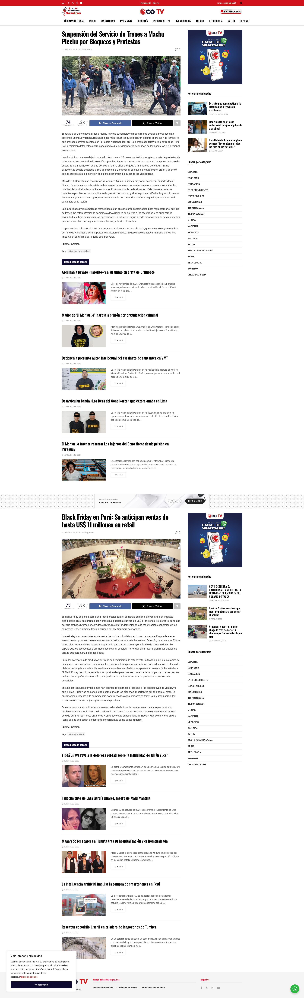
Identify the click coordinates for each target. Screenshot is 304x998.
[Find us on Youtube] (81, 3)
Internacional (196, 208)
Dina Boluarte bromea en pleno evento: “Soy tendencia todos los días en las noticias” (225, 143)
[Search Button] (241, 3)
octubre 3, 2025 (70, 932)
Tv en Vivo (126, 21)
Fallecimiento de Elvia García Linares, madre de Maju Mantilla (106, 798)
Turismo (193, 268)
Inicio (92, 21)
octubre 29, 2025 (71, 761)
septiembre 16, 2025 (71, 49)
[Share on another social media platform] (177, 123)
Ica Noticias (108, 21)
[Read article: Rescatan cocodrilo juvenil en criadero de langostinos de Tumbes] (84, 948)
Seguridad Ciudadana (200, 250)
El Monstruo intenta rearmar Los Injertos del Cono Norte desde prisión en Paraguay (115, 446)
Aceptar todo (41, 984)
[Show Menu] (63, 3)
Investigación (183, 21)
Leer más (120, 297)
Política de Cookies (127, 987)
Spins (191, 256)
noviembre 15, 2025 (72, 277)
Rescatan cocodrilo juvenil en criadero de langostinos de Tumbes (109, 927)
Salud (231, 21)
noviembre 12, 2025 (72, 455)
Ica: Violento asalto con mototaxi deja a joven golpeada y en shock (225, 125)
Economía (142, 21)
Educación (194, 184)
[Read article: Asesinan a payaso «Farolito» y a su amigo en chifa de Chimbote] (84, 293)
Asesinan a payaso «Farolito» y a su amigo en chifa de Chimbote (108, 272)
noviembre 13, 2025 (72, 406)
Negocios (193, 232)
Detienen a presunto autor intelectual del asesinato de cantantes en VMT (115, 358)
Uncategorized (197, 274)
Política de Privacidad (103, 987)
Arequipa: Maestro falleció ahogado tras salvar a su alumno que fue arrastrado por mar (225, 632)
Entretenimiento (198, 190)
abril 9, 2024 (216, 619)
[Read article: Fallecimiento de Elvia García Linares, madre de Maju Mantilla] (84, 819)
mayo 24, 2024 (216, 151)
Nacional (193, 226)
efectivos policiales (79, 251)
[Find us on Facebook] (68, 3)
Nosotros (156, 2)
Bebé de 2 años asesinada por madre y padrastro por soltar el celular (225, 611)
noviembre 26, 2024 (219, 114)
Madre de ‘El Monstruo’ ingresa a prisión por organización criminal (110, 315)
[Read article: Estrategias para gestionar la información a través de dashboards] (197, 108)
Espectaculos (161, 21)
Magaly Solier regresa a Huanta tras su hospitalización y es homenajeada (115, 841)
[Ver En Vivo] (231, 11)
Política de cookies (28, 977)
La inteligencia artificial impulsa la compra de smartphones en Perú (111, 884)
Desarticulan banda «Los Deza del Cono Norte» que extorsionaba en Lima (114, 401)
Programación (145, 2)
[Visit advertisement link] (215, 57)
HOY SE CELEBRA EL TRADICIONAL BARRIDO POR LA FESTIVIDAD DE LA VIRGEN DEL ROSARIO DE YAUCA (225, 591)
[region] (41, 971)
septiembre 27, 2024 (219, 600)
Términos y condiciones (153, 987)
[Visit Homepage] (152, 11)
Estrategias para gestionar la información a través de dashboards (225, 106)
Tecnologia (216, 21)
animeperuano (76, 734)
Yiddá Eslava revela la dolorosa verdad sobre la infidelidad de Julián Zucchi (115, 755)
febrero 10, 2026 (217, 132)
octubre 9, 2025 (70, 890)
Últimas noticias (74, 21)
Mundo (200, 21)
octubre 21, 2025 (218, 640)
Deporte (245, 21)
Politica (88, 49)
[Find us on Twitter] (73, 3)
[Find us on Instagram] (77, 3)
